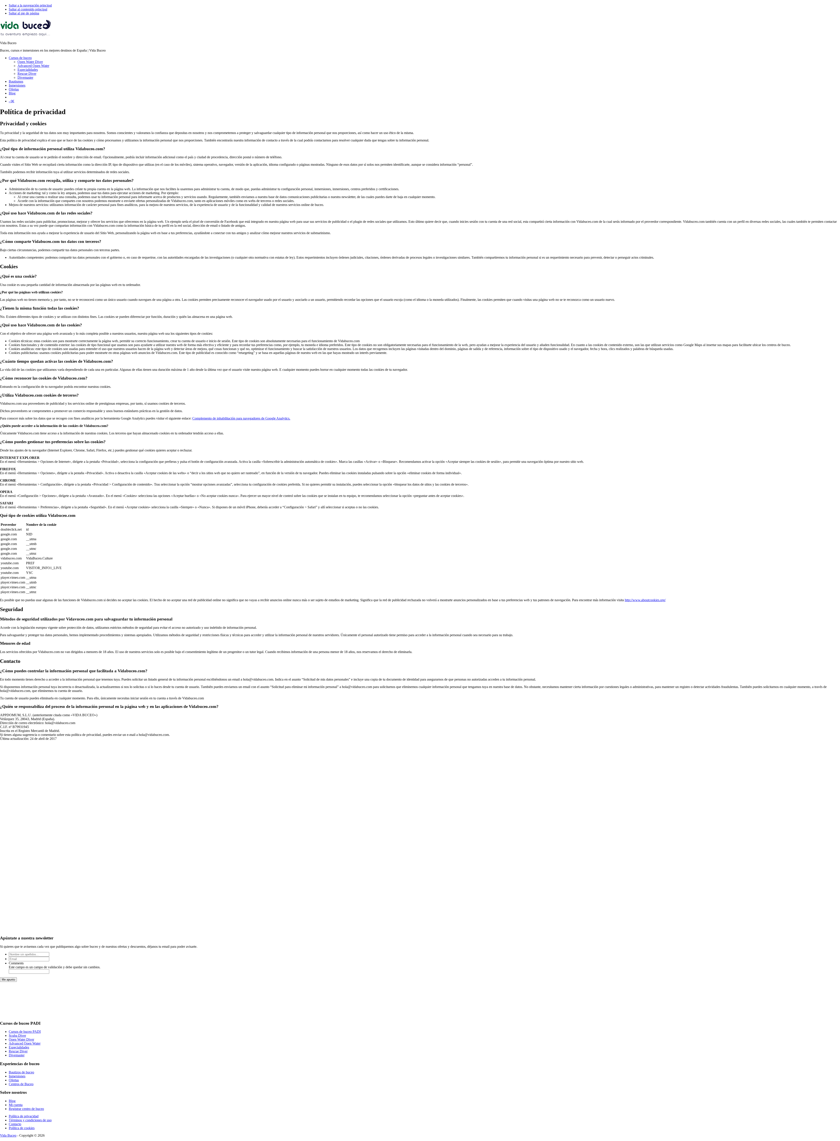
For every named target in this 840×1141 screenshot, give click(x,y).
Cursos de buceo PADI (25, 1031)
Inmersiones (17, 1076)
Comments (16, 963)
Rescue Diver (18, 1051)
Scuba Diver (17, 1035)
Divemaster (16, 1055)
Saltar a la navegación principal (30, 5)
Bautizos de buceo (21, 1072)
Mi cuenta (16, 1105)
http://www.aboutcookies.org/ (645, 600)
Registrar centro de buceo (26, 1109)
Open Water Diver (21, 1039)
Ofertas (14, 1080)
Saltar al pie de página (24, 13)
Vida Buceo (8, 1135)
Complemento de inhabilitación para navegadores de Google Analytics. (241, 418)
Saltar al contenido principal (28, 9)
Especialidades (19, 1047)
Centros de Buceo (21, 1084)
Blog (12, 1101)
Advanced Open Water (24, 1043)
